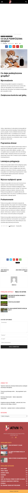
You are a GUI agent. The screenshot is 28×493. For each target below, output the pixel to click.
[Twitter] (15, 437)
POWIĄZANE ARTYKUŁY (7, 292)
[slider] (5, 226)
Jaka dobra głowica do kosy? (21, 270)
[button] (26, 2)
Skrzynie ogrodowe (9, 36)
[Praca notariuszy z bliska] (4, 447)
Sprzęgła (3, 483)
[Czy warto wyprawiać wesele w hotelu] (4, 453)
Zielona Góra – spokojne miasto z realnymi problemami (13, 408)
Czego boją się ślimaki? (14, 302)
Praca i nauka (4, 470)
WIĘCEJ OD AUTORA (20, 292)
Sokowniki (3, 475)
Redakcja (5, 43)
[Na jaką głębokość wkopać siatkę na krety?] (4, 310)
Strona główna (3, 34)
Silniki (2, 477)
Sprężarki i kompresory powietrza (10, 481)
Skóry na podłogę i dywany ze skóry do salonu (13, 479)
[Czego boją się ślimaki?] (4, 303)
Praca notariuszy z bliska (15, 445)
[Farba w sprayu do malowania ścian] (4, 460)
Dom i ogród (3, 36)
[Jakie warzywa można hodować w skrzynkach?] (4, 297)
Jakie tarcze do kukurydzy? (5, 270)
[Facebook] (12, 437)
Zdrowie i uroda (5, 472)
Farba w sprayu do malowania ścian (18, 458)
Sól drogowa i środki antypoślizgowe (10, 485)
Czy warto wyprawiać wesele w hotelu (17, 452)
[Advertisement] (14, 18)
